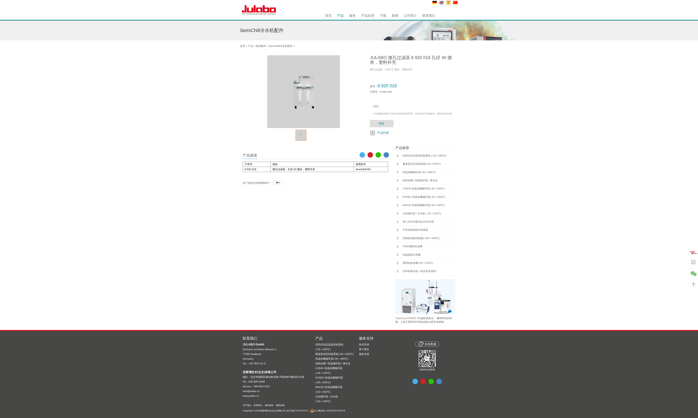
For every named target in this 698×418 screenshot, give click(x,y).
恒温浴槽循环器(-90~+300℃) (419, 172)
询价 (382, 123)
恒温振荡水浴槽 (411, 254)
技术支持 (364, 344)
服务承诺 (364, 354)
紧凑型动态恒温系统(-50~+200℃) (422, 163)
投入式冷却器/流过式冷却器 (418, 221)
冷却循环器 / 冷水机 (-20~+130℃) (422, 213)
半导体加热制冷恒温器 (415, 229)
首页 (242, 46)
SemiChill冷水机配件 (280, 46)
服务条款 (269, 405)
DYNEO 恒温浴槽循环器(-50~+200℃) (424, 196)
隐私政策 (280, 405)
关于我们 (247, 405)
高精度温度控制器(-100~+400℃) (421, 238)
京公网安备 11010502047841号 (329, 410)
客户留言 (364, 349)
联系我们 (258, 405)
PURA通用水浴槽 (412, 246)
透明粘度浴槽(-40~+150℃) (418, 262)
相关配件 (261, 46)
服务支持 (366, 338)
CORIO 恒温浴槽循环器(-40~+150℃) (424, 188)
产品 (250, 46)
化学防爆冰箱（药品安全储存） (420, 271)
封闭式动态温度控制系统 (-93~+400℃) (425, 155)
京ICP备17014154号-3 (297, 410)
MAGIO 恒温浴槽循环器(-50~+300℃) (424, 205)
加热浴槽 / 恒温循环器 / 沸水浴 (420, 180)
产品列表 (383, 132)
